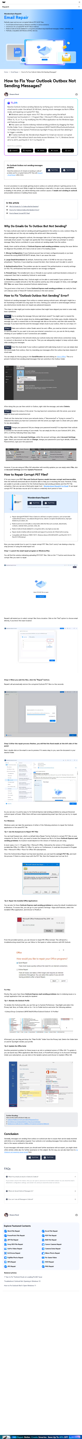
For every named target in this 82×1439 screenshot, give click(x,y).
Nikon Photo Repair (52, 1253)
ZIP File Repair (12, 1240)
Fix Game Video (51, 1257)
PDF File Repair (51, 1235)
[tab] (41, 1177)
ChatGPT (15, 150)
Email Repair (14, 72)
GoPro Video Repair (14, 1249)
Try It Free (54, 170)
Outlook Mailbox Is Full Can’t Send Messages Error (23, 1119)
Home (6, 72)
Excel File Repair (51, 1231)
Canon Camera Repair (53, 1244)
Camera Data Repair (53, 1249)
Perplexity (28, 150)
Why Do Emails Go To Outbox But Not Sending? (24, 206)
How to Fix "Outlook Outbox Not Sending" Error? (24, 210)
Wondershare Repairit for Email (56, 486)
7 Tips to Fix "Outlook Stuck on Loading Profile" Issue (23, 1277)
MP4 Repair (11, 1262)
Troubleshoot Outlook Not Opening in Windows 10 (22, 1281)
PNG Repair (49, 1266)
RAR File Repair (51, 1240)
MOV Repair (49, 1262)
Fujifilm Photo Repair (15, 1257)
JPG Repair (11, 1266)
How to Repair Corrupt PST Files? (19, 213)
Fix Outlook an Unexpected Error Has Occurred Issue (24, 1122)
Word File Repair (13, 1231)
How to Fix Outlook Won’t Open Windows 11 (20, 1286)
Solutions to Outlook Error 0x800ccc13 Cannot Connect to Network (28, 1124)
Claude (55, 150)
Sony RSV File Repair (15, 1244)
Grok (69, 150)
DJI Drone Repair (13, 1253)
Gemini (42, 150)
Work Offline (61, 357)
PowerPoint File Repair (16, 1235)
